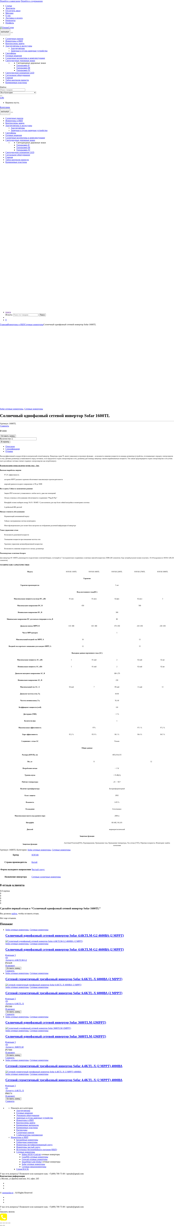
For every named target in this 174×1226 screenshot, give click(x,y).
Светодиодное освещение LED (19, 73)
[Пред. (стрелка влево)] (1, 1225)
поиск (8, 312)
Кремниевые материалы (27, 1125)
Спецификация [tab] (12, 449)
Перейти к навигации (10, 1)
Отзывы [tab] (9, 451)
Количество (5, 439)
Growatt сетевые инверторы (34, 1159)
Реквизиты (10, 20)
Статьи (8, 6)
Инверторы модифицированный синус (34, 1145)
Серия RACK (22, 1169)
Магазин (9, 13)
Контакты (10, 8)
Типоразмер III (23, 68)
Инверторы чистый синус (28, 1147)
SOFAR (35, 855)
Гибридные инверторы (27, 1142)
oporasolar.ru (7, 1193)
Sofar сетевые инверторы (11, 409)
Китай (34, 862)
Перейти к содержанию (32, 1)
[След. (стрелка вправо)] (4, 1225)
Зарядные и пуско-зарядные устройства (29, 51)
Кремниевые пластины (16, 82)
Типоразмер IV (23, 70)
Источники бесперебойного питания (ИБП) (36, 1149)
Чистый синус (38, 869)
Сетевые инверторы (34, 324)
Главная (9, 77)
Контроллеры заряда (14, 43)
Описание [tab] (10, 446)
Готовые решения (13, 56)
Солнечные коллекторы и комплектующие (25, 58)
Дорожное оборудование (27, 1115)
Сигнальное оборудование (17, 75)
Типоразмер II (22, 65)
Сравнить (4, 426)
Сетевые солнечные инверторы (46, 877)
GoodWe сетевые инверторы (35, 1157)
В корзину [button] (10, 965)
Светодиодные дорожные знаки (20, 60)
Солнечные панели (14, 38)
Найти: (3, 87)
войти (14, 913)
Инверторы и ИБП (14, 41)
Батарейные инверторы (27, 1140)
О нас (8, 15)
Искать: (9, 315)
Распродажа (21, 1130)
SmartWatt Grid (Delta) (32, 1162)
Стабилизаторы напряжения (29, 1135)
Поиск (42, 315)
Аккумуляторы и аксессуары (18, 46)
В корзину (5, 442)
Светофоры (10, 53)
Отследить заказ (12, 10)
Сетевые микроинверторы (34, 1167)
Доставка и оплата (14, 18)
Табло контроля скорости (17, 80)
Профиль (9, 23)
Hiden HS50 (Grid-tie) (31, 1154)
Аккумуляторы (18, 48)
